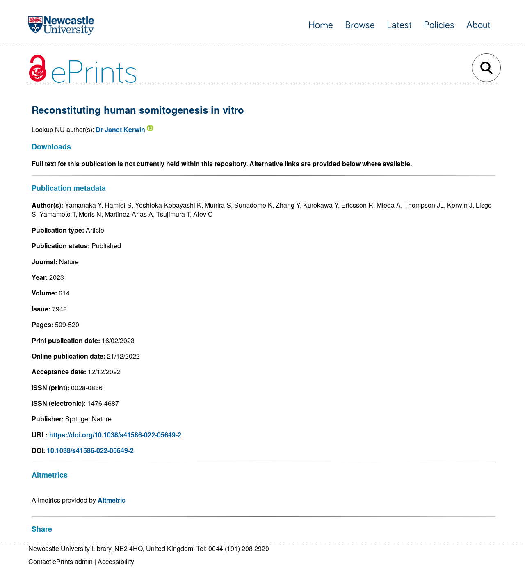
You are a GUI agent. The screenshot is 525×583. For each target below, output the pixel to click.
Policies (439, 25)
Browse (360, 25)
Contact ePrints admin (60, 561)
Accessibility (116, 561)
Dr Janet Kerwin (120, 129)
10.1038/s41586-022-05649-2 (90, 450)
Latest (399, 25)
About (478, 25)
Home (320, 25)
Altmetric (112, 500)
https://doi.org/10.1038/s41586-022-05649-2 (115, 434)
